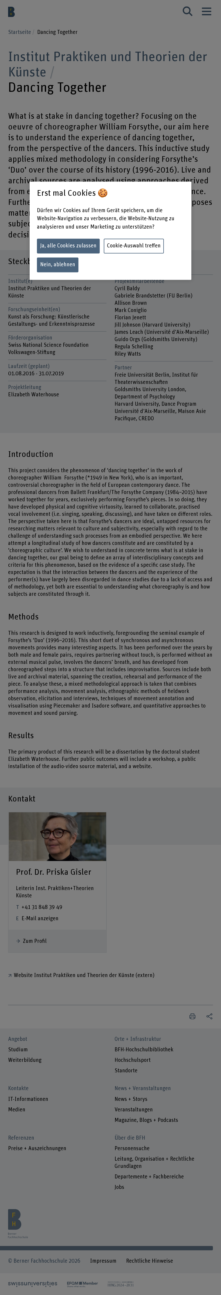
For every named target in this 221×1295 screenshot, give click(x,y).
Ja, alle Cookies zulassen (68, 245)
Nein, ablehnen (57, 264)
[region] (110, 230)
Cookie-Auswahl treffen (134, 245)
